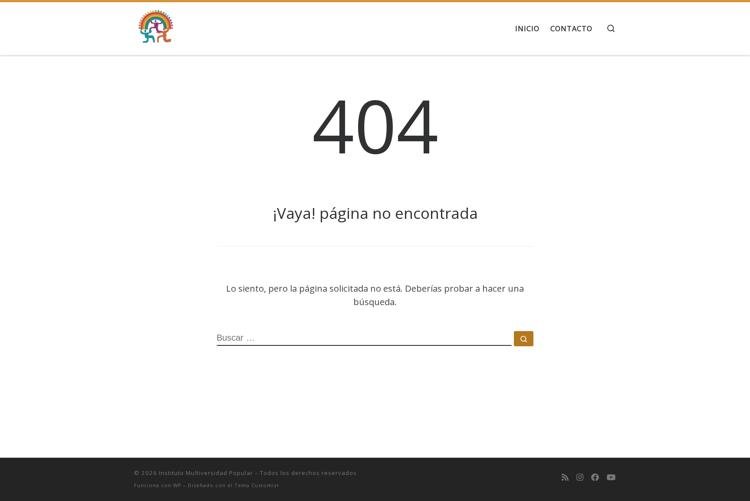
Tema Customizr (257, 485)
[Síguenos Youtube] (611, 477)
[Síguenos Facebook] (595, 477)
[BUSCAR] (364, 338)
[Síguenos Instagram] (579, 477)
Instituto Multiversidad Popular (206, 473)
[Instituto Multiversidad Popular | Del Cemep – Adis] (156, 26)
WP (177, 485)
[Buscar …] (523, 338)
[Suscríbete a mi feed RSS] (565, 477)
